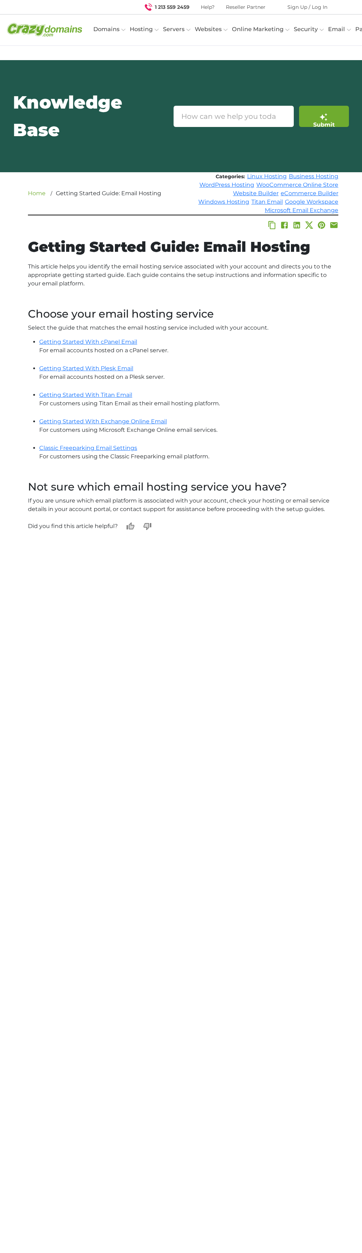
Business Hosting (313, 176)
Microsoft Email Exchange (301, 210)
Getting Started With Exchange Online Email (103, 421)
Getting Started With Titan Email (85, 394)
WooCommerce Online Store (297, 184)
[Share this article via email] (333, 225)
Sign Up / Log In (307, 7)
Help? (208, 7)
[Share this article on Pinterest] (321, 225)
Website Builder (256, 193)
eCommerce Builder (309, 193)
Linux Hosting (267, 176)
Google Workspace (311, 201)
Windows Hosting (223, 201)
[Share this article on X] (309, 225)
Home (37, 193)
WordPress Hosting (226, 184)
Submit (324, 124)
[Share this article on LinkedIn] (296, 225)
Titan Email (267, 201)
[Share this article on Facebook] (284, 225)
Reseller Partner (245, 7)
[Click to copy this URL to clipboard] (272, 225)
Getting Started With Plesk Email (86, 368)
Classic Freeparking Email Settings (88, 448)
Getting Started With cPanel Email (88, 341)
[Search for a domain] (343, 7)
